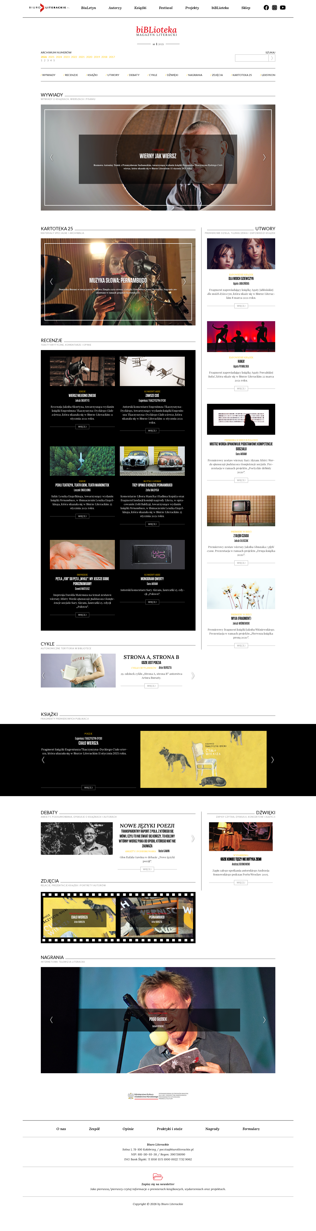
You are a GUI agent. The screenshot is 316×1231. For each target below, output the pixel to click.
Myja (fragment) (241, 618)
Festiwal (166, 7)
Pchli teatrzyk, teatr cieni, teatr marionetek (82, 485)
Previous (51, 157)
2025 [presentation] (51, 56)
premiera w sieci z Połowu (241, 440)
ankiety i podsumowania (140, 851)
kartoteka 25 (242, 74)
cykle (153, 74)
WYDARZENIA (240, 855)
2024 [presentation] (59, 56)
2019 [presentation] (97, 56)
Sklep (245, 7)
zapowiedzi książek (241, 274)
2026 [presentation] (44, 56)
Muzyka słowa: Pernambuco (118, 280)
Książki (140, 7)
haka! (241, 361)
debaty (134, 74)
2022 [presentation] (74, 56)
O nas (61, 1128)
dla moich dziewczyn (241, 279)
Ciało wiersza (88, 743)
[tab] (44, 56)
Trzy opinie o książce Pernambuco (152, 485)
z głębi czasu (241, 536)
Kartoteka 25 (57, 228)
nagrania (195, 74)
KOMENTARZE (152, 391)
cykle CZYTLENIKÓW (143, 668)
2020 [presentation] (89, 56)
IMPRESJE (82, 574)
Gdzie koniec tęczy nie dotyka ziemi (241, 859)
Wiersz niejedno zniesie (82, 396)
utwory (113, 74)
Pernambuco (156, 917)
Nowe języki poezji (147, 825)
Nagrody (212, 1128)
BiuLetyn (88, 7)
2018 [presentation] (104, 56)
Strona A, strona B (151, 657)
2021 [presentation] (82, 56)
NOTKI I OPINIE (152, 481)
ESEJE (82, 391)
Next (264, 157)
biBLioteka (220, 7)
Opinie (128, 1128)
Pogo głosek (158, 1019)
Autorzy (115, 7)
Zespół (94, 1128)
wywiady (48, 74)
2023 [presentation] (66, 56)
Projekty (192, 7)
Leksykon (268, 74)
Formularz (251, 1128)
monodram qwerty (152, 579)
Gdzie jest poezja (151, 663)
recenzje (71, 74)
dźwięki (172, 74)
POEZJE (88, 733)
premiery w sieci (241, 531)
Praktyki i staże (169, 1128)
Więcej (82, 426)
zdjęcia (217, 74)
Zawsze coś (152, 396)
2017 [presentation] (112, 56)
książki (93, 74)
